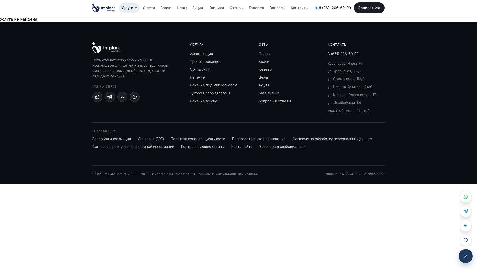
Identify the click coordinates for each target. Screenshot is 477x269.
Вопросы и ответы (275, 101)
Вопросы (277, 8)
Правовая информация (111, 139)
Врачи (165, 8)
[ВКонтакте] (122, 97)
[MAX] (135, 97)
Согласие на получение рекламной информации (133, 147)
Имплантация (201, 54)
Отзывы (236, 8)
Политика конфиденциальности (198, 139)
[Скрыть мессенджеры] (466, 256)
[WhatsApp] (97, 97)
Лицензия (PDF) (151, 139)
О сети (149, 8)
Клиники (216, 8)
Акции (197, 8)
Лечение (197, 77)
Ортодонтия (201, 69)
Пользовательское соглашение (259, 139)
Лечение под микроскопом (213, 85)
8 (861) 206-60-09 (335, 8)
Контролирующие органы (202, 147)
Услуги (129, 8)
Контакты (299, 8)
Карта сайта (241, 147)
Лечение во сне (203, 101)
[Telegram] (110, 97)
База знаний (269, 93)
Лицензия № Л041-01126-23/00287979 (355, 174)
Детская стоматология (210, 93)
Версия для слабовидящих (282, 147)
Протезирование (204, 61)
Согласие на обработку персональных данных (332, 139)
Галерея (256, 8)
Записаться (369, 8)
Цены (182, 8)
